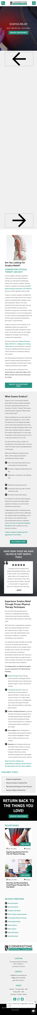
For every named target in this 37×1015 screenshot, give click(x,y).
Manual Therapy (13, 676)
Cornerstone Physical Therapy (18, 962)
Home (8, 28)
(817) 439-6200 (20, 978)
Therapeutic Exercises (14, 690)
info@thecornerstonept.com (18, 975)
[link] (14, 999)
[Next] (19, 220)
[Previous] (19, 59)
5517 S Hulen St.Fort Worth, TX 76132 (18, 965)
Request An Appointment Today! (18, 385)
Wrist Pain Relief (13, 932)
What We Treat (16, 28)
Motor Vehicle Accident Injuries (17, 914)
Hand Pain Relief (13, 936)
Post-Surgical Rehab (14, 921)
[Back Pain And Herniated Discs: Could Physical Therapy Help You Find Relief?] (18, 868)
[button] (3, 3)
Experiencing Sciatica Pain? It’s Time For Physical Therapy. (17, 853)
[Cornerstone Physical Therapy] (18, 948)
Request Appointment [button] (18, 33)
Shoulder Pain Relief (14, 911)
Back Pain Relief (13, 903)
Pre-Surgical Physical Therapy (17, 918)
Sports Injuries (12, 925)
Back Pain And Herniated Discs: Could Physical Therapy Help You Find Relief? (17, 885)
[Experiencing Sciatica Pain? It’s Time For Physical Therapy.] (18, 837)
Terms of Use (15, 1010)
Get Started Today (18, 542)
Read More (25, 844)
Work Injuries (12, 929)
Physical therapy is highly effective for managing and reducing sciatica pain (18, 343)
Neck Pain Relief (13, 907)
